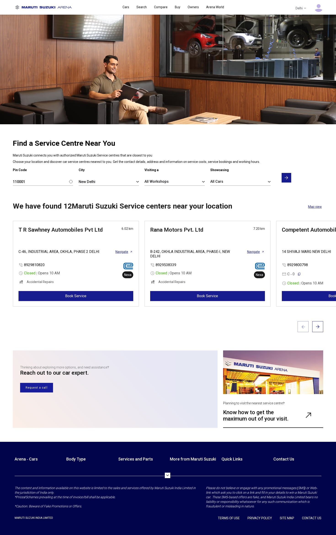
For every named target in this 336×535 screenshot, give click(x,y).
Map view (315, 207)
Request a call (37, 387)
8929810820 (34, 265)
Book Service (75, 296)
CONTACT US (311, 518)
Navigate (121, 252)
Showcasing (219, 170)
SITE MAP (287, 518)
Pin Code (20, 170)
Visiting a (151, 170)
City (82, 170)
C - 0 (291, 274)
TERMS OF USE (229, 518)
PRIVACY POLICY (260, 518)
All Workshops (156, 181)
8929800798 (297, 265)
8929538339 (166, 265)
